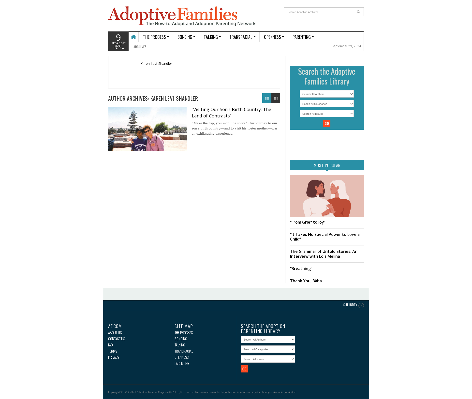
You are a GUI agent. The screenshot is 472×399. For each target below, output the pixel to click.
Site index (350, 305)
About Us (115, 332)
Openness (272, 37)
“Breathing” (301, 268)
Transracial (240, 37)
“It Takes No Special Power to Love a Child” (325, 237)
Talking (211, 37)
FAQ (110, 344)
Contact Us (116, 338)
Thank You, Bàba (306, 281)
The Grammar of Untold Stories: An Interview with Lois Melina (323, 254)
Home (133, 35)
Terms (112, 351)
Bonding (184, 37)
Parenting (302, 37)
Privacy (113, 357)
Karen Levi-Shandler (156, 63)
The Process (154, 37)
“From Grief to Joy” (307, 222)
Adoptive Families (182, 16)
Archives (140, 46)
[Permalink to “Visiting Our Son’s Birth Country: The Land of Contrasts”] (147, 129)
